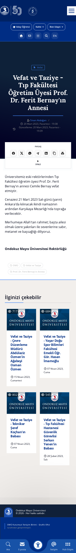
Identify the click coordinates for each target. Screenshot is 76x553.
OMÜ (15, 265)
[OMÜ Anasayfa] (21, 35)
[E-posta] (29, 35)
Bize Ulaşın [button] (55, 26)
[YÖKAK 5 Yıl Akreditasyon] (39, 11)
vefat (39, 67)
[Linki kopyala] (54, 153)
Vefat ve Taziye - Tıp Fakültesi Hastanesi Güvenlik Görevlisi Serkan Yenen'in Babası (54, 434)
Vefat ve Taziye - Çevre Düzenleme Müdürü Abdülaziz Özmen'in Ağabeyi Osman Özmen (21, 353)
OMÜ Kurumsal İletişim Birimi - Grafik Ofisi (28, 524)
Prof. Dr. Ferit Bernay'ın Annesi (29, 271)
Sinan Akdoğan (38, 120)
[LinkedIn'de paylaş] (46, 153)
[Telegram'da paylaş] (38, 153)
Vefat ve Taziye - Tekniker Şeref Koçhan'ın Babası (21, 428)
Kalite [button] (38, 26)
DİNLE (38, 164)
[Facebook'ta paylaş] (13, 153)
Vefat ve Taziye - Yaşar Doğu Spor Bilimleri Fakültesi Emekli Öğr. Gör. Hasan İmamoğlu (54, 349)
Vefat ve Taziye (33, 265)
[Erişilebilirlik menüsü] (38, 545)
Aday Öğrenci (23, 26)
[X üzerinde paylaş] (21, 153)
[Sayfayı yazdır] (62, 153)
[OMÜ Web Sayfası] (10, 11)
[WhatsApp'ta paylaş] (30, 153)
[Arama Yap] (46, 35)
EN (55, 36)
